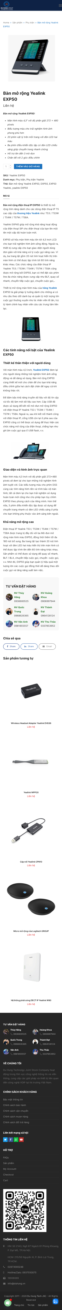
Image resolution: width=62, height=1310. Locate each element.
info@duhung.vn (16, 1283)
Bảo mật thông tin (13, 1099)
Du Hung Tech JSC (36, 1296)
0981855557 (21, 625)
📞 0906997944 (48, 1034)
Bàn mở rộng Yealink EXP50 (24, 183)
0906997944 (48, 601)
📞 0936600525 (18, 1034)
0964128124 (48, 615)
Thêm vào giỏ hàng (28, 166)
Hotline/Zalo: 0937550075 (22, 1272)
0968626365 (21, 615)
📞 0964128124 (47, 1044)
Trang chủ (19, 1305)
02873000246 (15, 1266)
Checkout (8, 1174)
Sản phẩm (8, 1163)
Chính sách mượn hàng (15, 1116)
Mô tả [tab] (6, 195)
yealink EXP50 (20, 187)
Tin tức (31, 1305)
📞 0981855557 (18, 1054)
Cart (5, 1180)
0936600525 (21, 601)
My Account (9, 1169)
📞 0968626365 (18, 1044)
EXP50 (44, 183)
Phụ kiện (20, 179)
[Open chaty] (7, 1303)
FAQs (6, 1157)
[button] (60, 5)
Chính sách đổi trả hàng (16, 1122)
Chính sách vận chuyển (15, 1110)
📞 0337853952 (48, 1054)
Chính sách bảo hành (14, 1105)
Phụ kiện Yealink (35, 179)
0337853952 (48, 625)
